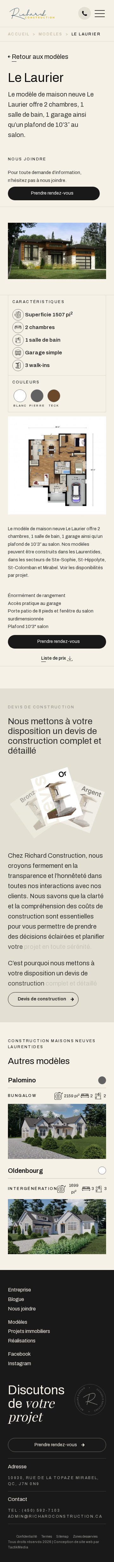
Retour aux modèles (40, 56)
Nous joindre (22, 1308)
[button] (99, 13)
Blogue (16, 1299)
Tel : (34, 1510)
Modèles (17, 1322)
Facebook (19, 1354)
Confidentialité (26, 1536)
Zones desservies (85, 1536)
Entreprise (19, 1289)
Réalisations (21, 1340)
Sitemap (62, 1536)
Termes (46, 1536)
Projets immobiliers (29, 1331)
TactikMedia (18, 1547)
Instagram (19, 1363)
